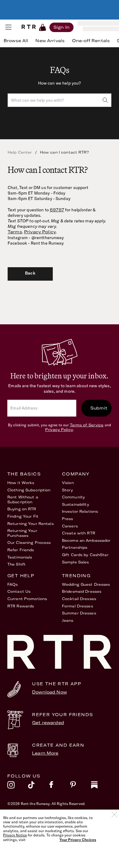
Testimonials (19, 557)
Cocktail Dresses (79, 598)
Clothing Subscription (29, 490)
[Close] (114, 814)
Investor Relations (80, 511)
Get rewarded (48, 722)
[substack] (101, 786)
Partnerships (74, 547)
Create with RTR (78, 533)
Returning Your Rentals (30, 523)
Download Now (49, 692)
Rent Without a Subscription (22, 499)
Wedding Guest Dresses (86, 584)
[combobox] (59, 100)
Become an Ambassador (86, 540)
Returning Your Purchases (22, 533)
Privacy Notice (15, 835)
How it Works (20, 482)
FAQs (12, 584)
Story (67, 490)
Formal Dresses (77, 606)
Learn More (45, 753)
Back (30, 273)
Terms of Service (87, 425)
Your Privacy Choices (78, 840)
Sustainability (75, 504)
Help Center (20, 152)
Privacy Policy (40, 232)
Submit (98, 408)
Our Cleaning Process (29, 542)
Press (67, 518)
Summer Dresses (79, 613)
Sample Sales (75, 562)
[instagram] (17, 786)
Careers (70, 526)
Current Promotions (27, 598)
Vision (68, 482)
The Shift (16, 564)
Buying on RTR (21, 509)
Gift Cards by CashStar (85, 554)
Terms (15, 232)
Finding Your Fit (22, 516)
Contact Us (19, 591)
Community (73, 497)
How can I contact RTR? (64, 152)
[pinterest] (80, 786)
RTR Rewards (20, 606)
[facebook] (59, 786)
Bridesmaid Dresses (81, 591)
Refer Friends (20, 550)
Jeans (68, 620)
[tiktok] (38, 786)
